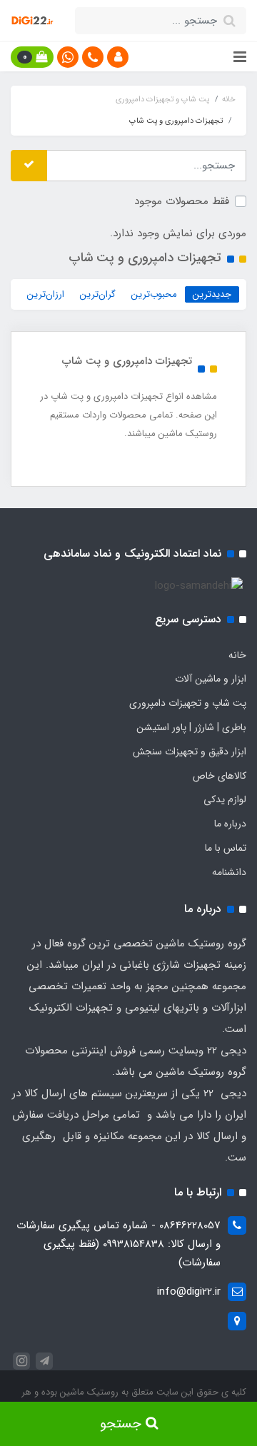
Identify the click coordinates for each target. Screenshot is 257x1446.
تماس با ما (225, 848)
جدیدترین (212, 294)
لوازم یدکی (224, 799)
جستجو (123, 1424)
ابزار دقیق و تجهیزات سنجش (189, 751)
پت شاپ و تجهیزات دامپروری (187, 703)
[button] (117, 57)
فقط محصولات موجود (181, 201)
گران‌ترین (98, 294)
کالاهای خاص (219, 776)
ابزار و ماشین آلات (210, 679)
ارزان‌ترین (45, 294)
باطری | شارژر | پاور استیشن (191, 727)
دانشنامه (229, 872)
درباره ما (230, 823)
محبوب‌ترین (154, 294)
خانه (237, 655)
